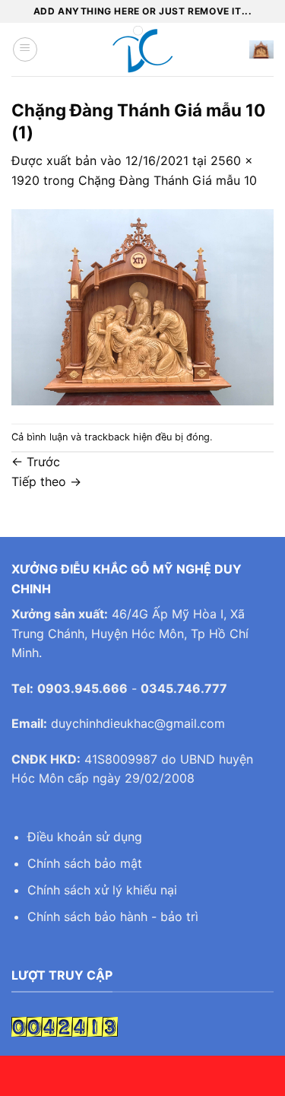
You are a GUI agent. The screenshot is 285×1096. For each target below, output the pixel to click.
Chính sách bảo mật (84, 863)
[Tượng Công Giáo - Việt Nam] (143, 49)
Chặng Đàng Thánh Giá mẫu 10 (167, 180)
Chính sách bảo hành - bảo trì (112, 916)
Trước (35, 461)
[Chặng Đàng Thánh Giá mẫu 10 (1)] (142, 305)
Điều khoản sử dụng (84, 836)
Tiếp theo (46, 481)
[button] (25, 49)
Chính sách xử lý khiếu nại (102, 889)
